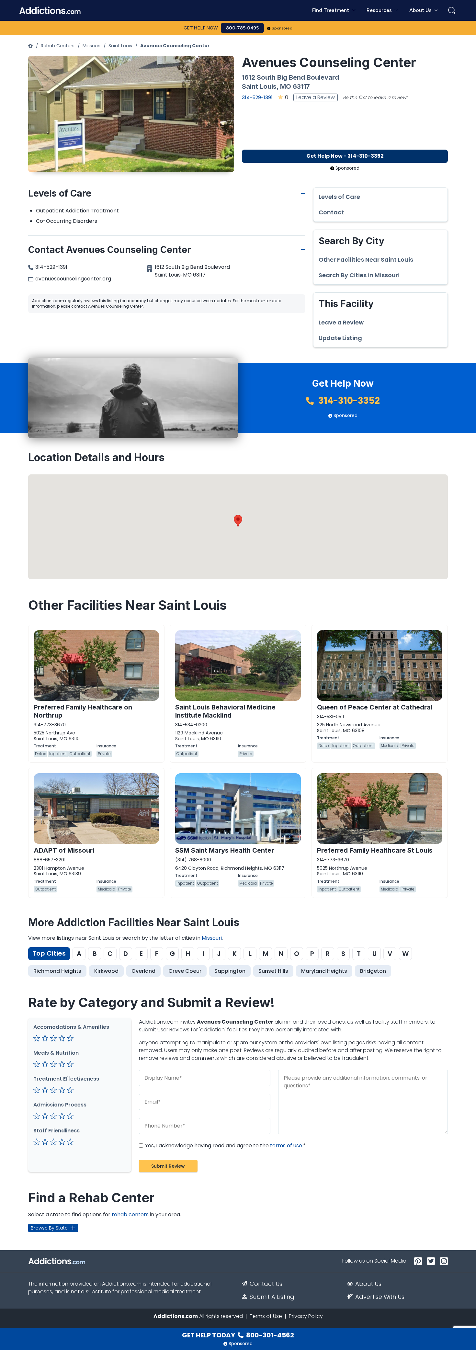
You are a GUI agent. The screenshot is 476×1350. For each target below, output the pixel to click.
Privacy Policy (306, 1316)
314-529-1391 (257, 97)
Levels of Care (339, 197)
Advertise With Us (379, 1297)
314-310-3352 (348, 400)
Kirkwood (106, 971)
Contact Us (266, 1284)
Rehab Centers (57, 45)
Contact (331, 212)
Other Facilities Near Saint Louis (366, 260)
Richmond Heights (57, 971)
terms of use (286, 1145)
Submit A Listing (272, 1297)
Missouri (91, 45)
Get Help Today (238, 1335)
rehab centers (130, 1214)
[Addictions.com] (30, 45)
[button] (238, 521)
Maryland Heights (324, 971)
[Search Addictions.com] (452, 10)
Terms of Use (266, 1316)
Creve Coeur (184, 971)
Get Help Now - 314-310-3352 (345, 156)
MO (285, 86)
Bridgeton (373, 971)
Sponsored (282, 28)
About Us (368, 1284)
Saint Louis (120, 45)
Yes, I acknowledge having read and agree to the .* (225, 1145)
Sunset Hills (273, 971)
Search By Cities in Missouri (359, 275)
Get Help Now (201, 28)
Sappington (229, 971)
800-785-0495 (242, 28)
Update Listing (340, 338)
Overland (143, 971)
